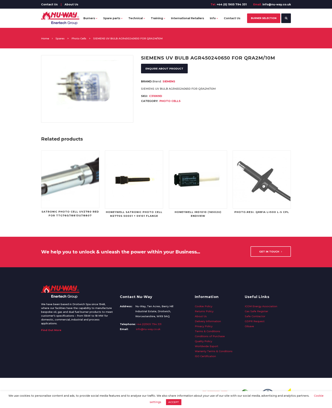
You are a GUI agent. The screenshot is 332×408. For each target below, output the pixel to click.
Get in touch (269, 251)
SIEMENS (169, 81)
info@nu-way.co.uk (276, 4)
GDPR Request (255, 321)
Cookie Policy (203, 306)
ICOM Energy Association (261, 306)
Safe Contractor (255, 316)
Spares (60, 38)
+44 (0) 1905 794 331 (232, 4)
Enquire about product (164, 68)
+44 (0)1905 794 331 (148, 324)
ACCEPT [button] (173, 402)
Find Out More (51, 330)
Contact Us (49, 4)
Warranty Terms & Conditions (213, 351)
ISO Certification (205, 356)
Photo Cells (78, 38)
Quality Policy (203, 341)
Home (45, 38)
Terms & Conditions (207, 331)
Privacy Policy (203, 326)
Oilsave (249, 326)
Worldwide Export (206, 346)
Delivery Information (208, 321)
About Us (71, 4)
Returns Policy (204, 311)
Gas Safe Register (256, 311)
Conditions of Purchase (210, 336)
